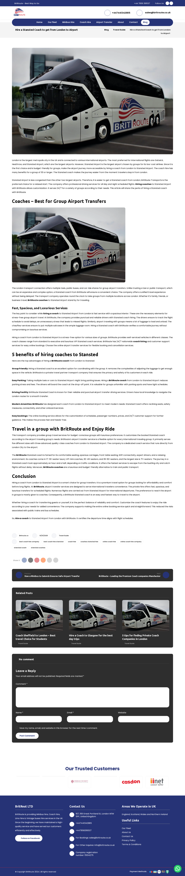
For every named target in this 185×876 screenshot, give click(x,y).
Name (19, 712)
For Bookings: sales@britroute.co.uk (93, 837)
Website (122, 712)
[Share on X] (30, 560)
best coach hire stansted (53, 542)
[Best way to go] (19, 12)
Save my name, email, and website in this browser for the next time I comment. (59, 728)
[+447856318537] (71, 831)
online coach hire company (130, 542)
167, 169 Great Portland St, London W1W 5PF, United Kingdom (95, 815)
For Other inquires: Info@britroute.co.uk (95, 845)
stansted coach (20, 548)
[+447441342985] (71, 824)
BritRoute (37, 404)
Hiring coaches (143, 184)
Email (70, 712)
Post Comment (27, 735)
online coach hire (109, 542)
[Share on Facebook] (24, 560)
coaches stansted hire (89, 542)
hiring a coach (51, 313)
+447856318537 (83, 830)
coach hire (72, 542)
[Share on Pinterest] (36, 560)
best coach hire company (29, 542)
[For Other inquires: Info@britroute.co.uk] (71, 846)
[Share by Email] (49, 560)
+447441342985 (84, 823)
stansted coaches (38, 548)
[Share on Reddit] (43, 560)
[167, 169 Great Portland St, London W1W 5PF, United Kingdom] (71, 814)
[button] (14, 782)
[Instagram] (171, 3)
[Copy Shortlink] (55, 560)
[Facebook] (167, 3)
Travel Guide (64, 536)
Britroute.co (23, 536)
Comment (21, 683)
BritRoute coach (60, 360)
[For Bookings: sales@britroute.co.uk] (71, 838)
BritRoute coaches (38, 300)
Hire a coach (22, 518)
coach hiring (140, 341)
